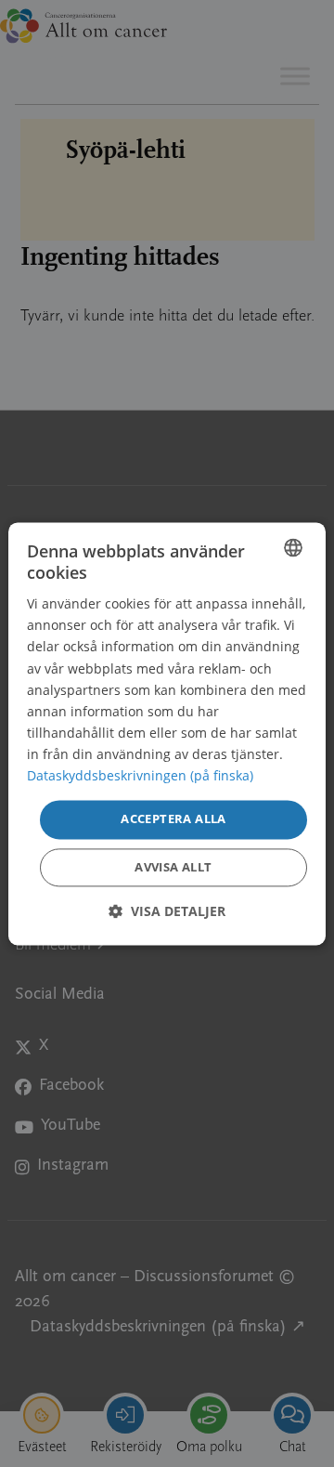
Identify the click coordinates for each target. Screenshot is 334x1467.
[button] (167, 911)
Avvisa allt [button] (173, 866)
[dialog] (167, 733)
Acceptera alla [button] (173, 819)
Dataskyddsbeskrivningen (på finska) (140, 775)
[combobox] (293, 547)
